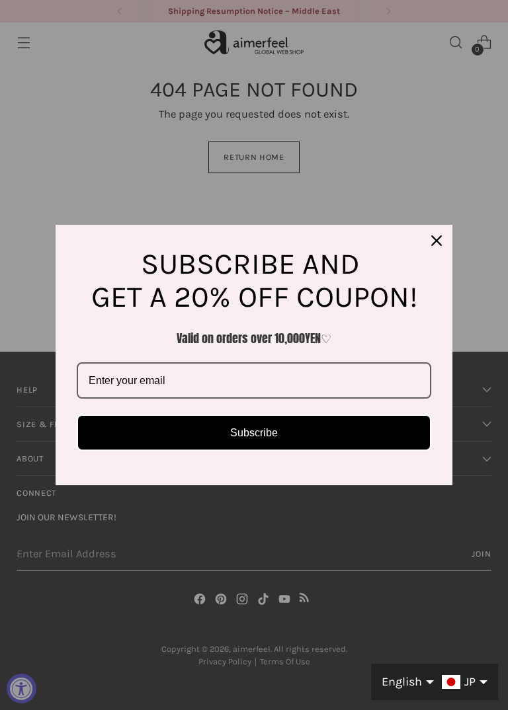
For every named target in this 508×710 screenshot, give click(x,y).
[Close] (436, 240)
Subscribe (254, 432)
